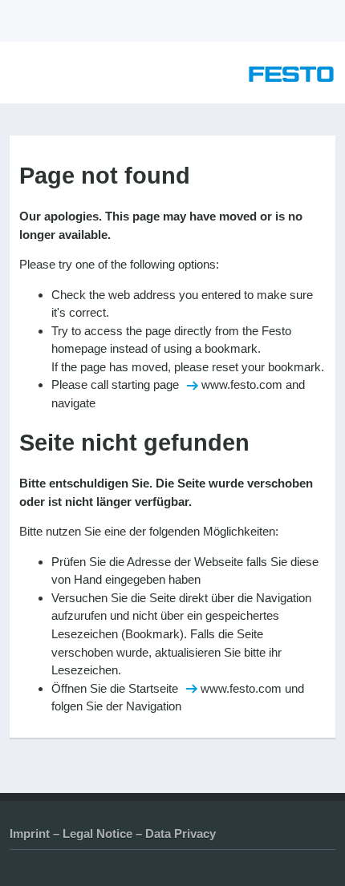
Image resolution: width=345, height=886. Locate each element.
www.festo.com (241, 384)
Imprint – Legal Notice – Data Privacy (113, 833)
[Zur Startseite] (291, 77)
